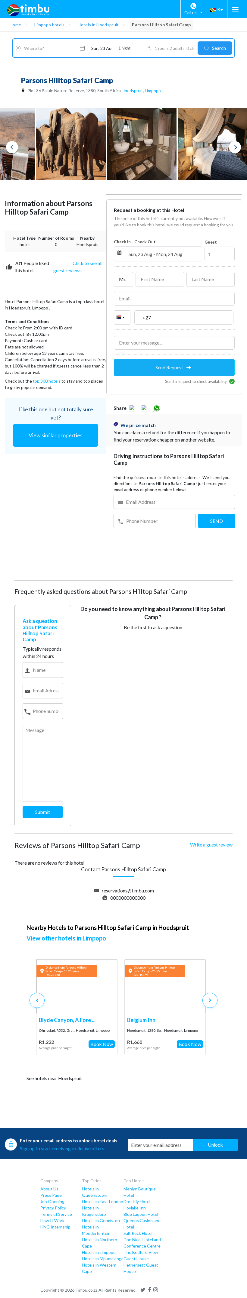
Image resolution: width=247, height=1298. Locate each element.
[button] (209, 1000)
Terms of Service (56, 1214)
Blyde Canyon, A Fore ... (67, 1020)
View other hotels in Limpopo (66, 938)
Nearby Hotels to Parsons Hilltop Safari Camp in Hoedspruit (108, 927)
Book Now (101, 1044)
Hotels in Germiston (101, 1220)
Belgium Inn (141, 1020)
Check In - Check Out (135, 241)
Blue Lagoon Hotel (141, 1214)
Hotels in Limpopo (99, 1252)
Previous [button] (12, 147)
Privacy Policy (53, 1207)
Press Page (51, 1195)
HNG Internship (55, 1226)
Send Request (169, 367)
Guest (211, 241)
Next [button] (235, 147)
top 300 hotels (47, 381)
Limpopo (153, 90)
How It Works (53, 1220)
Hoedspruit (132, 90)
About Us (49, 1188)
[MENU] (235, 9)
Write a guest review (211, 844)
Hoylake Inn (135, 1207)
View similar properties (56, 435)
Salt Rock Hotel (138, 1233)
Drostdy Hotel (137, 1201)
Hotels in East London (102, 1201)
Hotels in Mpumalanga (103, 1258)
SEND (216, 521)
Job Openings (53, 1201)
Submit (42, 812)
